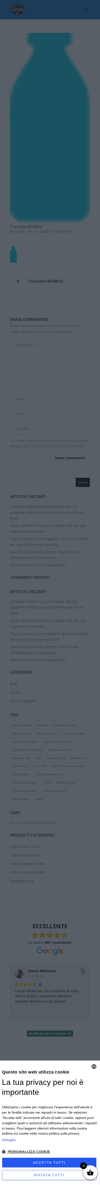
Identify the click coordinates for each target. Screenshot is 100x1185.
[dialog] (50, 1122)
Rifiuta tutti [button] (49, 1175)
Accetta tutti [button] (49, 1162)
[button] (50, 1152)
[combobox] (94, 1066)
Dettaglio (9, 1140)
